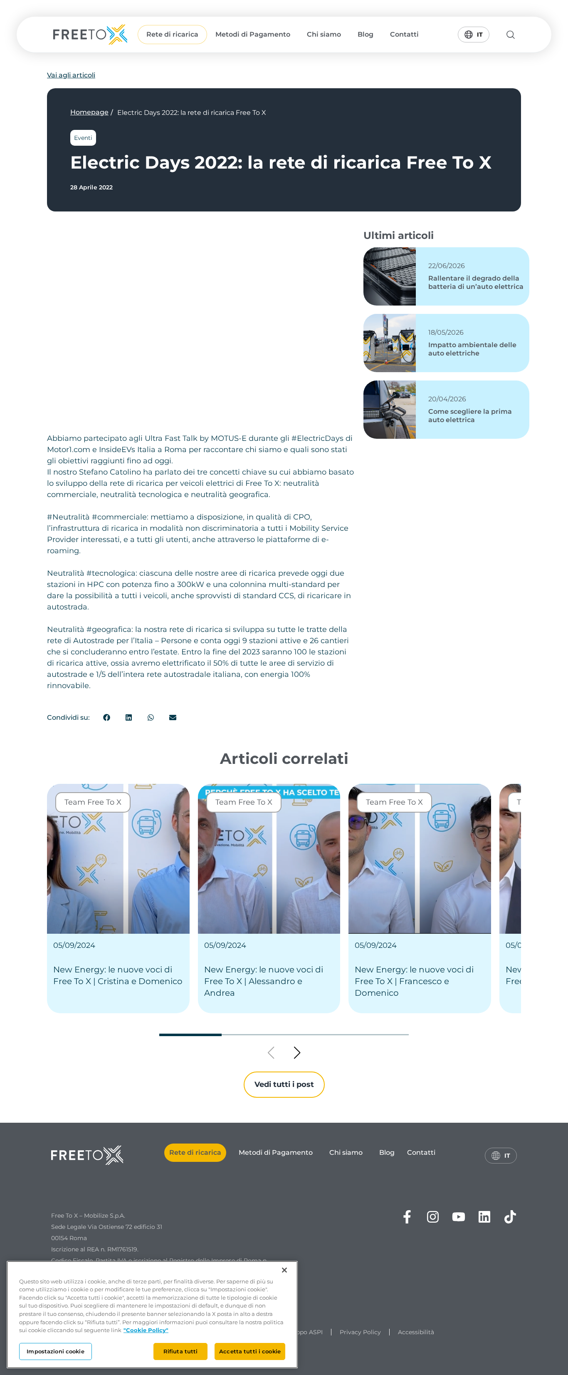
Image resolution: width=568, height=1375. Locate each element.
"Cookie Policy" (145, 1330)
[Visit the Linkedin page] (484, 1216)
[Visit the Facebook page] (407, 1216)
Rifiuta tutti (180, 1351)
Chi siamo (324, 34)
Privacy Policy (360, 1332)
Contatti (404, 34)
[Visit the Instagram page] (433, 1216)
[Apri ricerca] (511, 34)
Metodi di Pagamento (252, 34)
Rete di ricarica (172, 34)
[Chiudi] (284, 1270)
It (476, 32)
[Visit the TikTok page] (510, 1216)
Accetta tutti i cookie (250, 1351)
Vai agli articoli (71, 75)
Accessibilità (416, 1332)
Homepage (89, 112)
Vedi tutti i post (284, 1084)
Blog (365, 34)
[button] (107, 717)
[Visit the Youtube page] (458, 1216)
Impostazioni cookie (55, 1351)
